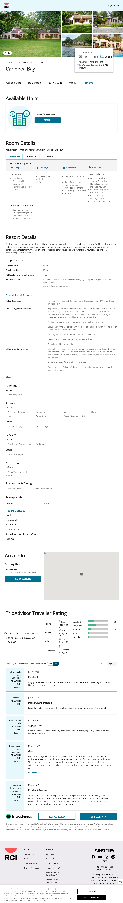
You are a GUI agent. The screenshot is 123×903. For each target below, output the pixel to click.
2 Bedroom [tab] (31, 156)
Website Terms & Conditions (52, 873)
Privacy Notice (52, 868)
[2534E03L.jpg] (108, 22)
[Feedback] (120, 881)
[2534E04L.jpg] (77, 45)
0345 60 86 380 (107, 867)
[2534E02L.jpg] (77, 22)
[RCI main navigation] (118, 5)
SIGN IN (47, 120)
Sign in (111, 5)
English (111, 663)
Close (8, 377)
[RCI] (6, 5)
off (55, 664)
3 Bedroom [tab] (47, 156)
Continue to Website (91, 897)
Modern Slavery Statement (52, 880)
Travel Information (31, 868)
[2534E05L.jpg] (108, 45)
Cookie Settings (91, 891)
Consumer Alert (30, 863)
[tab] (13, 82)
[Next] (111, 56)
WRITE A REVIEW (98, 817)
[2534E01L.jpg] (31, 34)
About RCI (50, 854)
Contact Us (28, 859)
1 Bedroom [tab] (14, 156)
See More (32, 772)
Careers (49, 859)
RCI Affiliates (51, 863)
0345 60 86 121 (109, 870)
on (50, 664)
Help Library (29, 854)
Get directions (23, 579)
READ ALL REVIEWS (57, 817)
